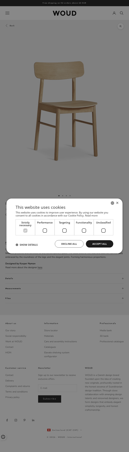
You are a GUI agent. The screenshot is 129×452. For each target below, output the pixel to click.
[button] (27, 245)
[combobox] (112, 203)
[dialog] (64, 226)
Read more (91, 215)
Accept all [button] (99, 243)
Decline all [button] (69, 243)
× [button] (117, 203)
